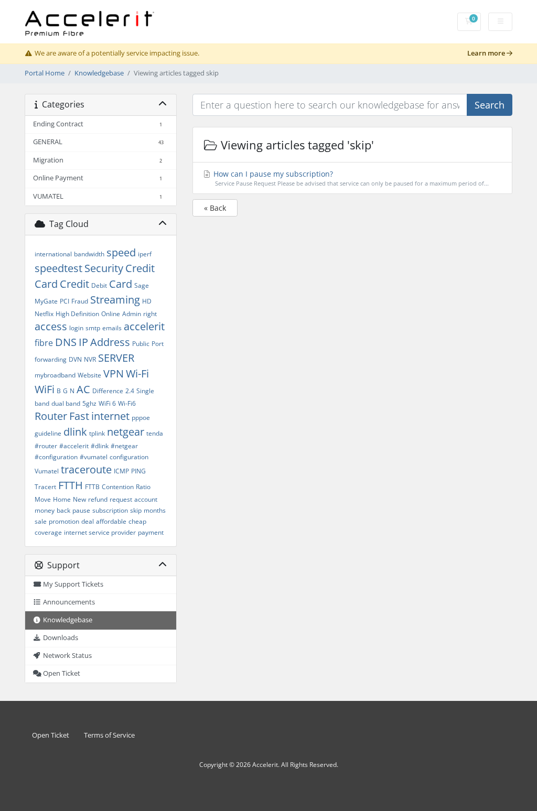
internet (110, 416)
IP (83, 342)
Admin (131, 313)
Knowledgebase (99, 73)
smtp (92, 327)
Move (43, 499)
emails (112, 327)
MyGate (46, 301)
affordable (111, 521)
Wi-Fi (137, 373)
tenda (154, 433)
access (51, 326)
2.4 (129, 390)
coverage (48, 532)
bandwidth (89, 254)
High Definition (77, 313)
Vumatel (47, 471)
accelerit (144, 326)
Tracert (45, 486)
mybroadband (55, 375)
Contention (118, 486)
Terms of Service (109, 735)
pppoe (141, 417)
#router (46, 445)
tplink (97, 433)
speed (121, 252)
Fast (79, 416)
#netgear (124, 445)
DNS (66, 342)
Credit (74, 284)
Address (110, 342)
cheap (137, 521)
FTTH (70, 485)
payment (151, 532)
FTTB (92, 486)
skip (136, 510)
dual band (65, 403)
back (63, 510)
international (53, 254)
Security (103, 268)
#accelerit (74, 445)
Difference (107, 390)
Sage (141, 285)
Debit (99, 285)
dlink (75, 432)
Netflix (44, 313)
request (121, 499)
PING (138, 471)
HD (147, 301)
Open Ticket (50, 735)
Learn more (487, 53)
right (150, 313)
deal (87, 521)
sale (41, 521)
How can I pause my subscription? (350, 178)
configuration (129, 456)
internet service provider (100, 532)
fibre (44, 343)
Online (110, 313)
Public (140, 343)
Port (158, 343)
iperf (145, 254)
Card (120, 284)
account (145, 499)
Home (62, 499)
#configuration (56, 456)
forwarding (51, 359)
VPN (113, 373)
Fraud (79, 301)
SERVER (116, 358)
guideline (48, 433)
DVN (75, 359)
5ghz (89, 403)
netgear (125, 432)
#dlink (100, 445)
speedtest (58, 268)
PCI (64, 301)
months (155, 510)
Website (89, 375)
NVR (90, 359)
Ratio (143, 486)
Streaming (115, 300)
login (76, 327)
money (45, 510)
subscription (110, 510)
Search (489, 105)
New (79, 499)
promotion (64, 521)
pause (81, 510)
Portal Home (45, 73)
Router (51, 416)
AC (83, 389)
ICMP (121, 471)
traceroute (86, 469)
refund (98, 499)
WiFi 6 (107, 403)
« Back (215, 208)
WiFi (45, 389)
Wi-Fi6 (127, 403)
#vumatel (94, 456)
